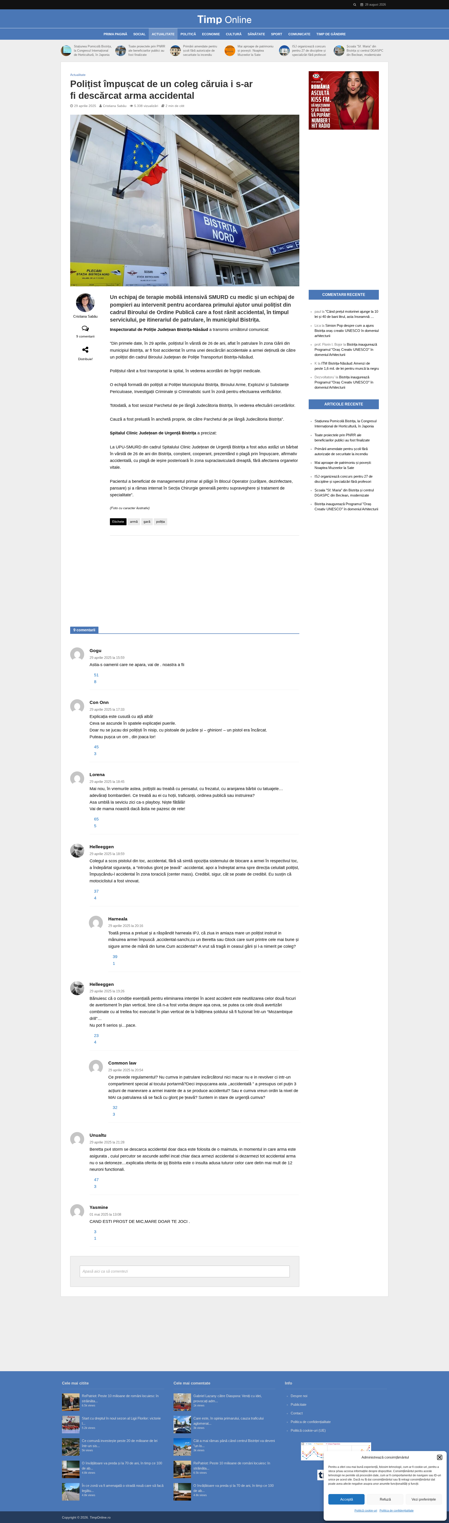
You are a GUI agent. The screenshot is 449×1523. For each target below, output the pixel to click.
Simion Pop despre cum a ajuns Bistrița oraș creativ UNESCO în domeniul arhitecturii (347, 330)
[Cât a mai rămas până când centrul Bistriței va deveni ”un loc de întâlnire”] (182, 1447)
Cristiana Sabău (115, 106)
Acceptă (346, 1499)
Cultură (234, 34)
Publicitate (298, 1404)
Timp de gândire (331, 34)
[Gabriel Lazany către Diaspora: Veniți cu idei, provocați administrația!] (182, 1402)
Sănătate (256, 34)
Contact (297, 1413)
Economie (211, 34)
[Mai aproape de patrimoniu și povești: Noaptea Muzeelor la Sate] (229, 50)
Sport (276, 34)
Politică (188, 34)
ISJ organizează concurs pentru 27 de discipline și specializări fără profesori (309, 51)
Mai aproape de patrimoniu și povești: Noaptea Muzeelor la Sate (255, 51)
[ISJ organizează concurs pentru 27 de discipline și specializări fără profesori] (284, 50)
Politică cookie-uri (366, 1510)
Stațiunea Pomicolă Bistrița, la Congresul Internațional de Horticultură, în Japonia (93, 51)
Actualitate (163, 34)
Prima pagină (115, 34)
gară (147, 521)
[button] (439, 1457)
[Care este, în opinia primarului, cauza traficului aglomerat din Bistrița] (182, 1424)
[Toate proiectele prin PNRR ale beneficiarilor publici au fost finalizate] (120, 50)
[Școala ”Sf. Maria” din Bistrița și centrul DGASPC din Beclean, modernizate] (339, 50)
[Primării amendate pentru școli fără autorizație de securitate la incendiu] (175, 50)
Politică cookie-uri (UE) (308, 1430)
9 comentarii (85, 336)
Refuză (385, 1499)
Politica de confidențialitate (397, 1510)
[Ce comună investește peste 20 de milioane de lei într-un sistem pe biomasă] (71, 1447)
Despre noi (299, 1396)
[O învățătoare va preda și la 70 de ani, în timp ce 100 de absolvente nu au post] (71, 1469)
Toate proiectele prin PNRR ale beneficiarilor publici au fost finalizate (146, 51)
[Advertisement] (204, 576)
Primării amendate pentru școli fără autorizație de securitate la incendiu (200, 51)
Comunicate (299, 34)
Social (139, 34)
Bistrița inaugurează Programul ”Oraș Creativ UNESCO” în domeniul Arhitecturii (346, 349)
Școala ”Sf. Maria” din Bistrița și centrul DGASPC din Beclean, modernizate (365, 51)
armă (134, 521)
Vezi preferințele (424, 1499)
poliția (160, 521)
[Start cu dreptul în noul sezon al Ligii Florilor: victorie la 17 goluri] (71, 1424)
